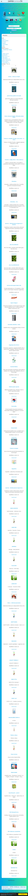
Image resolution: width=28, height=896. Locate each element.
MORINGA (14, 546)
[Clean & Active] (14, 747)
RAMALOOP (14, 6)
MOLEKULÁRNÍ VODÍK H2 (14, 717)
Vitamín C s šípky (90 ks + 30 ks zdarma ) (14, 159)
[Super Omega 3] (14, 297)
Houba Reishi (14, 428)
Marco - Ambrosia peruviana (14, 602)
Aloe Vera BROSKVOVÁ (14, 265)
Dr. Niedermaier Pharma (7, 49)
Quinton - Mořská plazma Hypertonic (14, 487)
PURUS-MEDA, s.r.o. (6, 58)
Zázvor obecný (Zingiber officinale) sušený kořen (14, 117)
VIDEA (17, 8)
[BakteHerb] (14, 634)
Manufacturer (4, 55)
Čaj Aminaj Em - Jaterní (14, 792)
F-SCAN (14, 4)
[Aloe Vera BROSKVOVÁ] (14, 258)
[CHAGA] (14, 843)
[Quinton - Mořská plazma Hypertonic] (14, 481)
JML (2, 51)
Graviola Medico (14, 366)
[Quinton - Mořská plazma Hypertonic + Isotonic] (14, 216)
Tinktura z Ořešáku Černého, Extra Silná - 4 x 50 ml (14, 139)
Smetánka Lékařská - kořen (14, 324)
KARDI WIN (14, 527)
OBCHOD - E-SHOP (14, 10)
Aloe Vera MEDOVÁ (14, 244)
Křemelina (14, 181)
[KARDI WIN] (14, 520)
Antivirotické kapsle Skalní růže (14, 285)
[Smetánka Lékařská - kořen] (14, 317)
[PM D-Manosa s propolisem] (14, 825)
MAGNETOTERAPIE (9, 8)
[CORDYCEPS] (14, 577)
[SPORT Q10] (14, 691)
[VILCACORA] (14, 559)
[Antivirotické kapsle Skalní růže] (14, 278)
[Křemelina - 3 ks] (14, 195)
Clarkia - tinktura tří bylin (14, 76)
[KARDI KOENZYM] (14, 501)
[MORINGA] (14, 539)
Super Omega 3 (14, 302)
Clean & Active (14, 754)
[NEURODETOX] (14, 861)
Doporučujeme (5, 887)
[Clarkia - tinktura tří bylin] (14, 70)
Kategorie (4, 43)
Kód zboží (4, 42)
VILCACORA (14, 565)
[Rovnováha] (14, 400)
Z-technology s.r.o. (6, 62)
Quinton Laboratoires (6, 60)
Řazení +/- (4, 39)
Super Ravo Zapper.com (7, 888)
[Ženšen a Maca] (14, 729)
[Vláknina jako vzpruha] (14, 381)
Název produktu (5, 40)
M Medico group (5, 53)
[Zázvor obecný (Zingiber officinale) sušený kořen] (14, 109)
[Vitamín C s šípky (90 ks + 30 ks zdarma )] (14, 153)
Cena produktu (5, 44)
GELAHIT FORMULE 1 (14, 660)
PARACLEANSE (14, 772)
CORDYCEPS (14, 583)
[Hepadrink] (14, 462)
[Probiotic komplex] (14, 441)
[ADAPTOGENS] (14, 615)
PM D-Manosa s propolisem (14, 831)
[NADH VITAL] (14, 672)
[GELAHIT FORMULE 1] (14, 653)
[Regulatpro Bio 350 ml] (14, 338)
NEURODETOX (14, 867)
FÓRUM (22, 4)
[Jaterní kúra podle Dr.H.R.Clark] (14, 89)
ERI (14, 8)
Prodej (3, 45)
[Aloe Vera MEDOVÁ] (14, 238)
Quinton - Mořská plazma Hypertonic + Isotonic (14, 224)
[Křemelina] (14, 174)
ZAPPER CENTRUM (8, 4)
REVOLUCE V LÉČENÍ (22, 6)
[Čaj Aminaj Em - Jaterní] (14, 786)
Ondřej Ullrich (4, 57)
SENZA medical (5, 61)
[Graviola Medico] (14, 360)
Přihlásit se (14, 30)
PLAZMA (4, 6)
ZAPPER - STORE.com (14, 887)
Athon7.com (23, 887)
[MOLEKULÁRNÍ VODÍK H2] (14, 710)
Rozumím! (22, 894)
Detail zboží (14, 84)
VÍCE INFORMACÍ (9, 894)
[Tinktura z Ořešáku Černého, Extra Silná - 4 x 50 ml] (14, 131)
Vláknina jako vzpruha (14, 386)
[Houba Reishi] (14, 421)
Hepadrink (14, 468)
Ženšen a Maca (14, 735)
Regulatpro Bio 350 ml (14, 345)
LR (2, 52)
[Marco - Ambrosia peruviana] (14, 596)
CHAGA (14, 849)
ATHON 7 (9, 6)
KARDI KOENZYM (14, 508)
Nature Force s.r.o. (6, 56)
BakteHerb (14, 641)
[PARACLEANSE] (14, 766)
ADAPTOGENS (14, 622)
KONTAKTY (21, 8)
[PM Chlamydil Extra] (14, 806)
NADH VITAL (14, 679)
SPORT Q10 (14, 698)
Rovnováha (14, 406)
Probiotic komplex (14, 448)
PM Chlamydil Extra (14, 812)
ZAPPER (18, 4)
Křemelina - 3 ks (14, 201)
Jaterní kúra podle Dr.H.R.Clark (14, 95)
